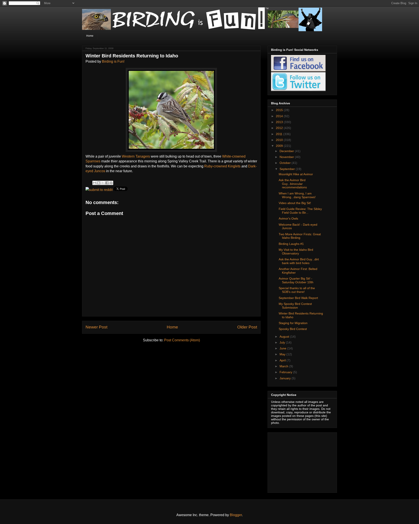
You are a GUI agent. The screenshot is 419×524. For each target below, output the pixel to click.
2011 (279, 134)
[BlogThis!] (98, 183)
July (283, 342)
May (283, 354)
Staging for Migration (293, 323)
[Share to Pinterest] (111, 183)
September (288, 169)
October (286, 163)
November (287, 157)
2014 (280, 116)
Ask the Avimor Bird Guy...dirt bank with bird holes (299, 261)
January (286, 378)
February (286, 372)
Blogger (236, 515)
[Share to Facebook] (107, 183)
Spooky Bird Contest (293, 329)
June (283, 348)
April (283, 360)
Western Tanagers (136, 156)
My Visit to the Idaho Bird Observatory (296, 251)
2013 (280, 122)
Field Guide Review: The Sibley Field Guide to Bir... (300, 210)
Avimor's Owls (288, 218)
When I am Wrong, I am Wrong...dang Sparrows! (297, 195)
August (285, 336)
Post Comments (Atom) (182, 340)
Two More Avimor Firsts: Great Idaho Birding (300, 236)
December (287, 151)
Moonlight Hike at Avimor (296, 174)
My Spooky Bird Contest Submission (295, 305)
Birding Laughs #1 (291, 244)
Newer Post (96, 327)
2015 (280, 110)
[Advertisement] (298, 461)
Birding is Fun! (113, 61)
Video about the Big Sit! (295, 203)
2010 (280, 140)
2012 (280, 128)
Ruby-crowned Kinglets (222, 166)
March (284, 366)
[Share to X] (103, 183)
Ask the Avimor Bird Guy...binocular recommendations (293, 183)
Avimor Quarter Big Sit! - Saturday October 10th (296, 280)
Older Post (247, 327)
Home (89, 35)
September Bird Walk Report (298, 298)
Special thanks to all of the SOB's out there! (297, 290)
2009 (280, 146)
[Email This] (94, 183)
